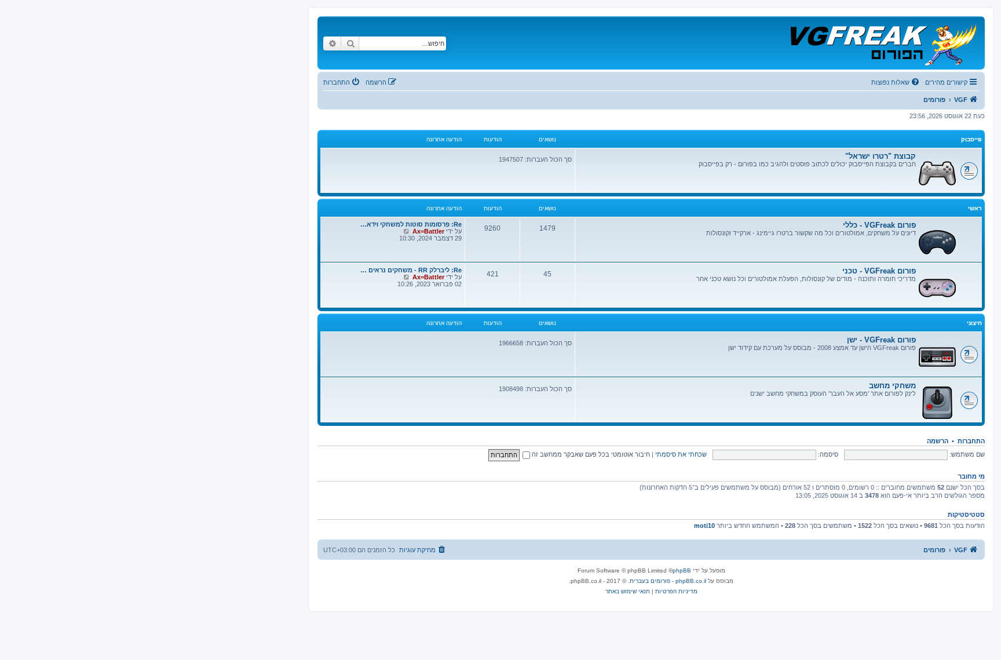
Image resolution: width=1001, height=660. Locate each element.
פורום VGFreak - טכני (879, 271)
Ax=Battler (428, 231)
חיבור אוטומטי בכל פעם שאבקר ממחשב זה (590, 454)
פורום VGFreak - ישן (881, 340)
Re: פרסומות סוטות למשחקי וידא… (411, 224)
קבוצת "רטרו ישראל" (880, 156)
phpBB (682, 570)
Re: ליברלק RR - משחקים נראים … (411, 270)
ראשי (975, 208)
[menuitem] (896, 82)
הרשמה (937, 440)
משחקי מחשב (892, 385)
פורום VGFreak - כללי (879, 225)
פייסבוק (971, 139)
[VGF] (882, 43)
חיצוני (974, 323)
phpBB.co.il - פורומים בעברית (668, 581)
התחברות (971, 440)
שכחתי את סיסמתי (681, 454)
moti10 (704, 525)
